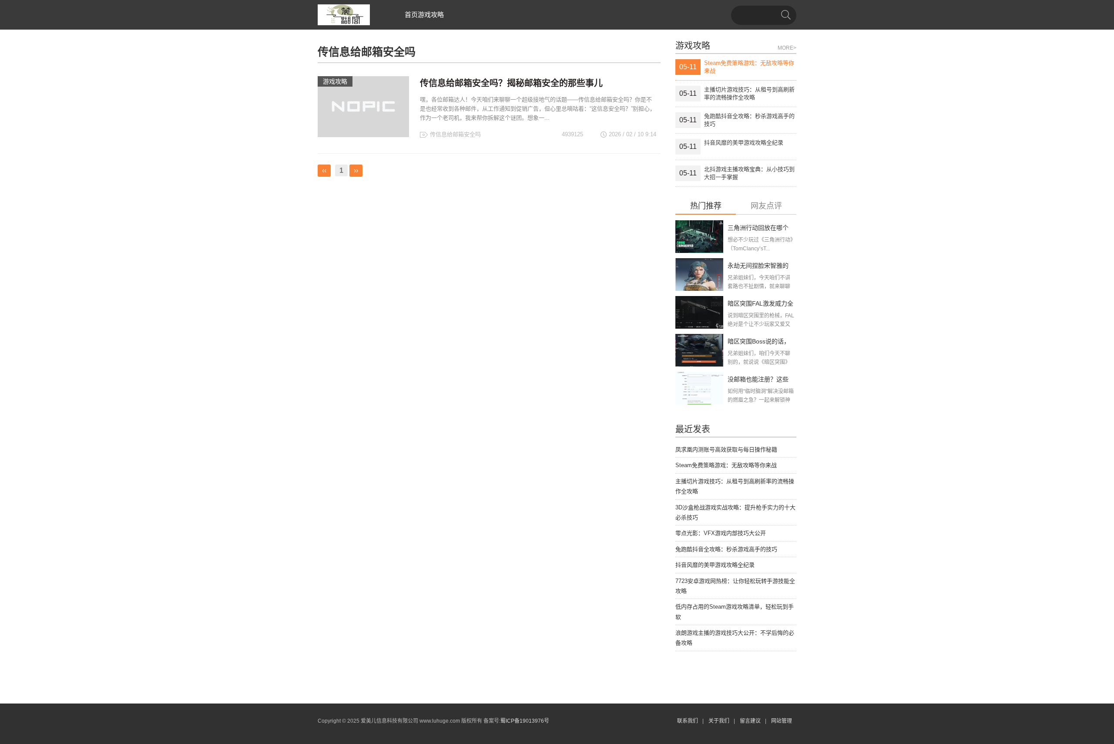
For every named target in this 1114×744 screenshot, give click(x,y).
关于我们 (718, 721)
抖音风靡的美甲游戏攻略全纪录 (715, 565)
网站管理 (781, 721)
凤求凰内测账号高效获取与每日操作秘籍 (726, 449)
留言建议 (750, 721)
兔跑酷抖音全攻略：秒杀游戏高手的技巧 (726, 549)
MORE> (787, 48)
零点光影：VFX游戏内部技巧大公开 (720, 533)
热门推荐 (705, 206)
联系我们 (687, 721)
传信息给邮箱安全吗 (455, 134)
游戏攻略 (431, 14)
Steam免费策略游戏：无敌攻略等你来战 (726, 465)
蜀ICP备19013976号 (524, 721)
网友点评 (766, 206)
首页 (411, 14)
